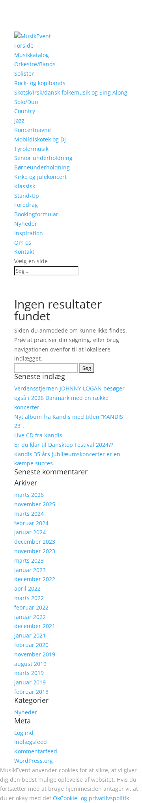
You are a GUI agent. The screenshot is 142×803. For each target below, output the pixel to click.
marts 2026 (29, 494)
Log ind (24, 732)
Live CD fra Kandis (38, 435)
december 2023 (34, 541)
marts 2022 (29, 598)
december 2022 (34, 579)
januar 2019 (30, 682)
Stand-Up (26, 195)
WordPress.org (33, 760)
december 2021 (34, 626)
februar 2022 (31, 607)
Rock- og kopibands (39, 83)
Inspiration (28, 233)
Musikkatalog (31, 55)
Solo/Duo (26, 102)
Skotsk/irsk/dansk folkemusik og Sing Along (70, 92)
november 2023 (34, 551)
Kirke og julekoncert (40, 176)
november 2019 (34, 654)
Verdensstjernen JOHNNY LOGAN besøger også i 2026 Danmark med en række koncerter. (69, 398)
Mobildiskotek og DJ (40, 139)
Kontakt (24, 251)
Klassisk (24, 186)
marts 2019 (29, 673)
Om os (22, 242)
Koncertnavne (32, 130)
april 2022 (27, 588)
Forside (24, 45)
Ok (56, 798)
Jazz (19, 120)
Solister (24, 73)
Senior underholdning (43, 158)
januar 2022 (30, 617)
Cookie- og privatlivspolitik (94, 798)
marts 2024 (29, 513)
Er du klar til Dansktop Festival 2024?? (63, 444)
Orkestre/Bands (35, 64)
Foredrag (26, 204)
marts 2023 (29, 560)
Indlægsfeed (30, 741)
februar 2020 (31, 645)
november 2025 (34, 504)
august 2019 (30, 663)
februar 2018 (31, 691)
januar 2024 (30, 532)
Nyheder (25, 223)
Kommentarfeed (35, 751)
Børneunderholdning (42, 167)
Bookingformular (36, 214)
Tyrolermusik (31, 148)
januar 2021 (30, 635)
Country (24, 111)
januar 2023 (30, 570)
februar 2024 (31, 523)
